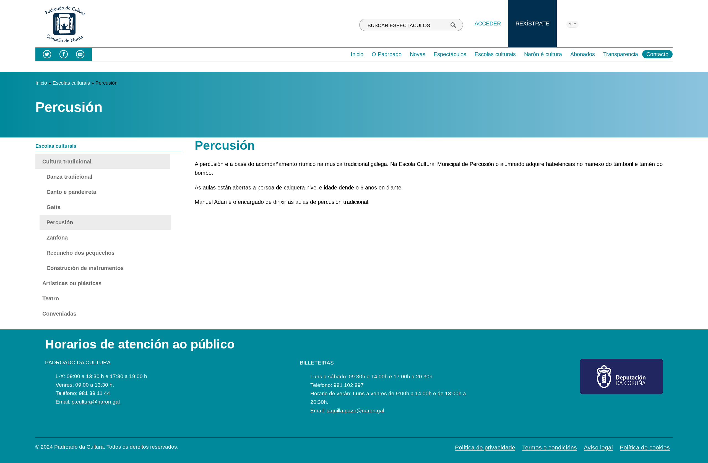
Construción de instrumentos (85, 268)
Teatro (50, 298)
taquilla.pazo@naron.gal (355, 410)
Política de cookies (645, 447)
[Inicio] (64, 43)
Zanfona (57, 238)
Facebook (63, 54)
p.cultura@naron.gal (96, 402)
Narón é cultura (543, 54)
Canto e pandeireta (71, 192)
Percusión (59, 222)
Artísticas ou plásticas (71, 283)
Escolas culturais (495, 54)
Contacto (657, 54)
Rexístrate (532, 23)
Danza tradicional (69, 177)
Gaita (53, 207)
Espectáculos (450, 54)
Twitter (47, 54)
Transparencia (620, 54)
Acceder (488, 23)
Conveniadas (59, 314)
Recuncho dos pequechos (80, 253)
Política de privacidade (485, 447)
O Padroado (387, 54)
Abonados (582, 54)
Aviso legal (598, 447)
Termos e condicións (549, 447)
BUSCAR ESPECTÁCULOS (399, 25)
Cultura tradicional (67, 161)
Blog (80, 54)
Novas (417, 54)
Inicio (357, 54)
